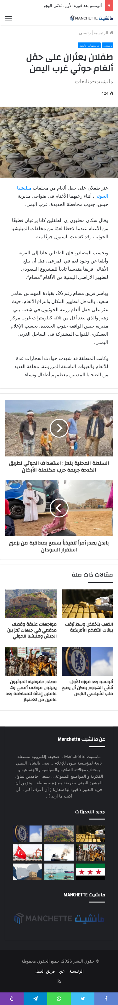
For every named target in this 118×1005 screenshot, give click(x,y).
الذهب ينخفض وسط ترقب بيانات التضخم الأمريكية (89, 627)
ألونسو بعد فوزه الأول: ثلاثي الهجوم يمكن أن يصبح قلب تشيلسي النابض (87, 688)
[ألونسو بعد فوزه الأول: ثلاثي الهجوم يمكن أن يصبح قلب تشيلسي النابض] (87, 661)
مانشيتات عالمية (89, 45)
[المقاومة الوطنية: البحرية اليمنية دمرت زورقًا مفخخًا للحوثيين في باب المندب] (58, 872)
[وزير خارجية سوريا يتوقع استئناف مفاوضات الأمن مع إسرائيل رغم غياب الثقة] (90, 872)
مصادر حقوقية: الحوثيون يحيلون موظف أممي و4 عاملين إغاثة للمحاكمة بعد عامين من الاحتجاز (31, 691)
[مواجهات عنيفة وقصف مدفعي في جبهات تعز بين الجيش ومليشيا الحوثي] (31, 603)
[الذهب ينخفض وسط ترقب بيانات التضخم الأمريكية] (87, 603)
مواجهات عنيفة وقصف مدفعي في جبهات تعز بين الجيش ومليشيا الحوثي (32, 630)
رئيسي (85, 32)
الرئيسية (102, 32)
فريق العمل (45, 971)
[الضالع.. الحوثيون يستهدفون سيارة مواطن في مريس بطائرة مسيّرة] (27, 872)
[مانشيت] (91, 18)
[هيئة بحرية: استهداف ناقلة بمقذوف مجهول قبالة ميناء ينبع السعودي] (58, 852)
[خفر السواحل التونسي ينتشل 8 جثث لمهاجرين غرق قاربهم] (27, 852)
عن (62, 971)
